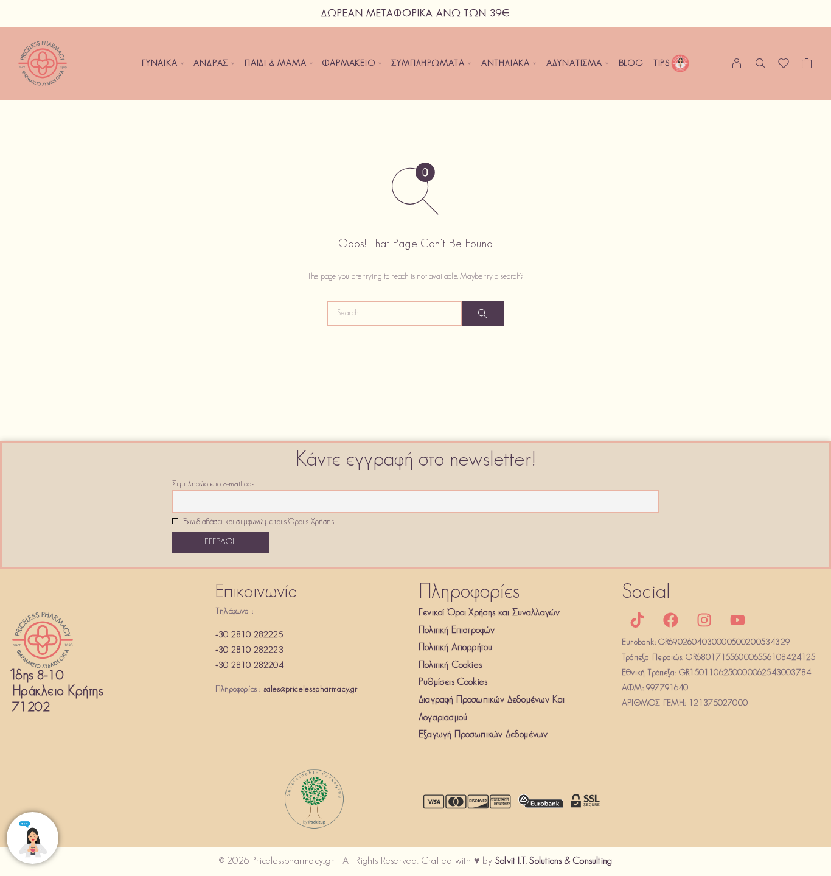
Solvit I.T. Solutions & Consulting (553, 861)
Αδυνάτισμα (574, 63)
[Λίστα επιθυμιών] (784, 66)
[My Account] (737, 63)
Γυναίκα (160, 63)
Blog (631, 63)
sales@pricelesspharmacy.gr (310, 689)
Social (646, 592)
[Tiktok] (637, 619)
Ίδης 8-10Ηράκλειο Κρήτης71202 (57, 692)
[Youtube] (738, 619)
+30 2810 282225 (249, 635)
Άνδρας (210, 63)
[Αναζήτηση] (760, 63)
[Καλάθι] (807, 66)
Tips (661, 63)
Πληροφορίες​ (469, 592)
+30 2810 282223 (249, 650)
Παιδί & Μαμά (276, 63)
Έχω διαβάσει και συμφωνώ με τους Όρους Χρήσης (257, 522)
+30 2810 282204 (249, 665)
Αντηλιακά (505, 63)
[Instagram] (704, 619)
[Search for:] (394, 313)
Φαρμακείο (348, 63)
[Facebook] (670, 619)
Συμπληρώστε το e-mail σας (213, 484)
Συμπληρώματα (428, 63)
